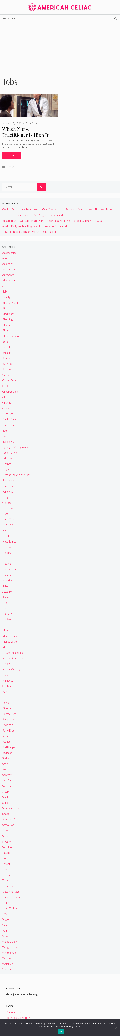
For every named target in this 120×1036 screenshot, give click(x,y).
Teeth (5, 858)
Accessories (9, 252)
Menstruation (10, 641)
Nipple (6, 663)
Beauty (6, 297)
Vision (6, 925)
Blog (5, 330)
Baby (5, 291)
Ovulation (8, 686)
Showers (7, 774)
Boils (5, 341)
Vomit (5, 930)
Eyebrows (8, 441)
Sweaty (6, 841)
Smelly (6, 797)
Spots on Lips (10, 819)
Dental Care (9, 419)
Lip (4, 608)
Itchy (5, 586)
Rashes (6, 741)
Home (5, 558)
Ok (60, 1031)
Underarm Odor (11, 897)
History (6, 552)
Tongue (6, 875)
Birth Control (10, 302)
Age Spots (8, 274)
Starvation (8, 824)
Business (7, 369)
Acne (5, 258)
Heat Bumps (9, 541)
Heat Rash (8, 547)
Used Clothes (10, 908)
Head (5, 513)
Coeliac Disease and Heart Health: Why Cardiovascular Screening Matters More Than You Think (57, 209)
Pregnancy (8, 719)
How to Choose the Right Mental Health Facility (29, 231)
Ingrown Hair (10, 569)
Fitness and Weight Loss (16, 475)
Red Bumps (8, 747)
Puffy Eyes (8, 730)
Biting (5, 308)
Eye (4, 436)
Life (4, 602)
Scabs (5, 758)
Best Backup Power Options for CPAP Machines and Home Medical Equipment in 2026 (52, 220)
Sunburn (7, 836)
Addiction (8, 263)
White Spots (9, 952)
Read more (12, 155)
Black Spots (9, 313)
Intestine (7, 580)
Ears (5, 430)
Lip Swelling (9, 619)
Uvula (5, 913)
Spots (5, 813)
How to (6, 563)
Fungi (5, 497)
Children (7, 397)
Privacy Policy (14, 1012)
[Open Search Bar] (115, 18)
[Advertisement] (60, 46)
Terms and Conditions (18, 1017)
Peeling (6, 697)
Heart (5, 536)
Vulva (5, 936)
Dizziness (8, 425)
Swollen (7, 847)
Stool (5, 830)
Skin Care (7, 780)
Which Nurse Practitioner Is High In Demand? (26, 135)
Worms (6, 958)
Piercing (7, 708)
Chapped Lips (10, 391)
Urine (5, 902)
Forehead (7, 491)
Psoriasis (7, 725)
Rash (5, 736)
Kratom (6, 597)
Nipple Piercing (11, 669)
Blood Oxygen (10, 336)
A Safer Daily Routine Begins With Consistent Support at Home (38, 226)
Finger (6, 469)
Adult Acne (8, 269)
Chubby (6, 402)
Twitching (8, 886)
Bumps (6, 358)
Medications (9, 636)
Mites (5, 647)
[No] (116, 1027)
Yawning (7, 969)
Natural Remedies (12, 652)
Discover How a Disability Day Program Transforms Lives (35, 215)
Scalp (5, 763)
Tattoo (6, 852)
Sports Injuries (10, 808)
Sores (5, 802)
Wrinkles (7, 963)
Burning (7, 363)
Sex (4, 769)
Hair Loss (7, 508)
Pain (5, 691)
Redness (7, 752)
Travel (5, 880)
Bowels (6, 347)
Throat (6, 863)
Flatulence (8, 480)
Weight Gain (9, 941)
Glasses (7, 502)
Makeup (6, 630)
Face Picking (9, 452)
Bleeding (7, 319)
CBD (5, 386)
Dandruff (7, 413)
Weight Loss (9, 947)
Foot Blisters (10, 486)
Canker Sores (10, 380)
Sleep (5, 791)
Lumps (6, 625)
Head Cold (8, 519)
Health (10, 166)
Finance (6, 463)
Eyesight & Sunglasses (15, 447)
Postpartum (9, 713)
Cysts (5, 408)
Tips (4, 869)
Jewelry (7, 591)
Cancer (6, 375)
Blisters (7, 325)
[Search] (41, 187)
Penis (5, 702)
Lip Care (7, 613)
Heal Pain (7, 524)
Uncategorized (11, 891)
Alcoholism (8, 280)
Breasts (6, 352)
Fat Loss (7, 458)
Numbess (7, 680)
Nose (5, 675)
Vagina (6, 919)
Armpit (6, 286)
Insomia (6, 575)
